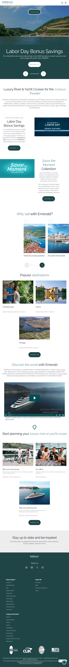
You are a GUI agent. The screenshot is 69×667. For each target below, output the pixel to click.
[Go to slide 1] (30, 73)
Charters (8, 622)
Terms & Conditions (11, 630)
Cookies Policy (9, 636)
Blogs (36, 585)
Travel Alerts (9, 593)
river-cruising (61, 370)
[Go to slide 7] (38, 73)
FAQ (7, 588)
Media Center (9, 641)
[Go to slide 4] (34, 73)
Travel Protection (10, 607)
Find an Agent (9, 601)
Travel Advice (9, 598)
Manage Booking (10, 585)
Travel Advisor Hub (10, 596)
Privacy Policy (9, 633)
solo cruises (63, 374)
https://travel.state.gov (38, 662)
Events (37, 590)
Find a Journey (34, 12)
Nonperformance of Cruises (13, 638)
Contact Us (9, 582)
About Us (8, 617)
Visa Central (9, 609)
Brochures (37, 582)
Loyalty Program (10, 619)
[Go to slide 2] (31, 73)
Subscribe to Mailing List (41, 588)
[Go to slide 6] (37, 73)
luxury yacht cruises (31, 372)
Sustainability (9, 628)
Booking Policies (10, 604)
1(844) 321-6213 (11, 135)
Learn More (33, 64)
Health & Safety (10, 590)
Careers (8, 625)
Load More (33, 354)
